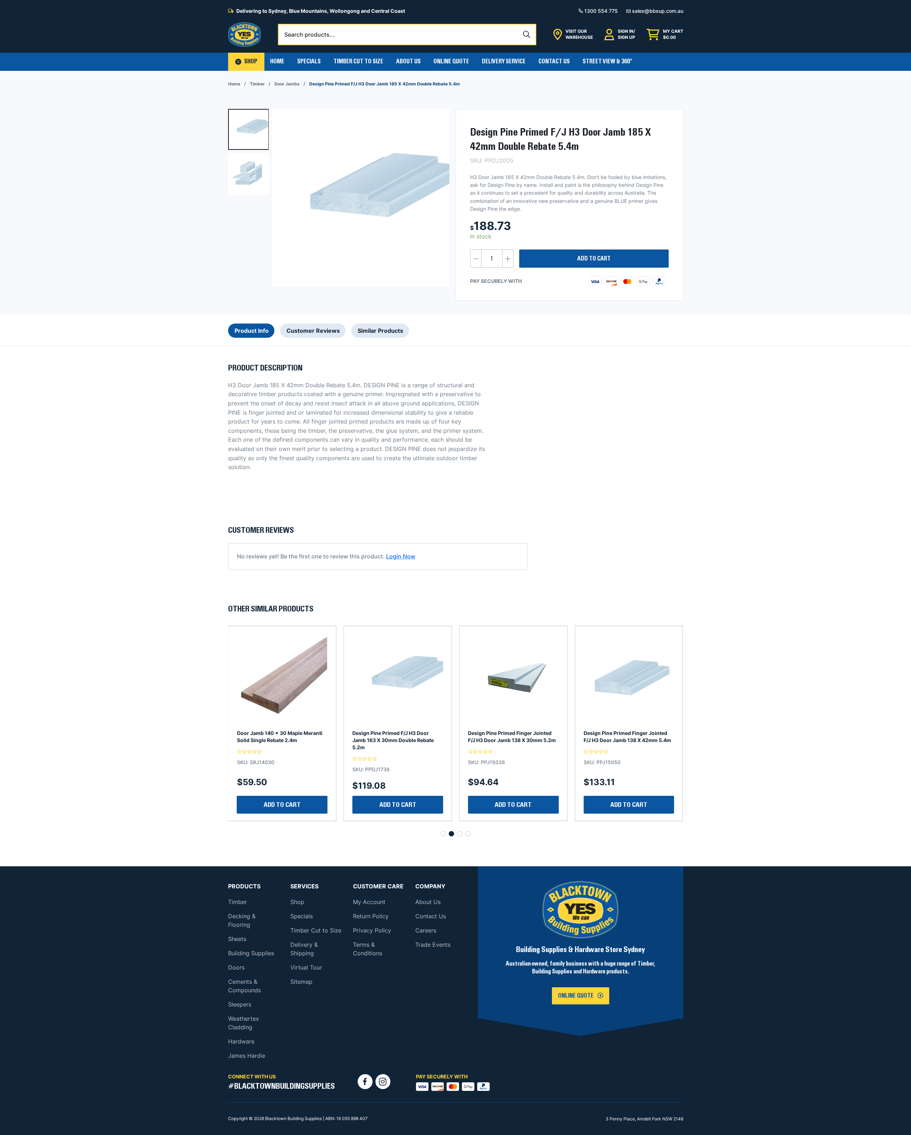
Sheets (237, 938)
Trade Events (433, 944)
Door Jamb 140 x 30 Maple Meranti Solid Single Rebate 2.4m (626, 736)
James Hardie (246, 1055)
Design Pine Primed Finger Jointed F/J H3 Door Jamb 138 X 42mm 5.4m (511, 736)
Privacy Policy (372, 930)
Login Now (400, 556)
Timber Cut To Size (358, 61)
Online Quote (451, 61)
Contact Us (554, 61)
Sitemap (301, 981)
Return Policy (371, 916)
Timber (257, 83)
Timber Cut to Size (315, 930)
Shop (297, 901)
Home (277, 61)
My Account (369, 901)
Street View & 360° (607, 61)
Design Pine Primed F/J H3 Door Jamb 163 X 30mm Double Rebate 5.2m (277, 740)
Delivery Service (504, 61)
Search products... (309, 34)
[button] (246, 61)
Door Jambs (287, 83)
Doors (236, 967)
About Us (408, 61)
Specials (309, 61)
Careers (425, 930)
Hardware (241, 1041)
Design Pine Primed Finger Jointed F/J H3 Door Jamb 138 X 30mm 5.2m (396, 736)
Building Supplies (251, 953)
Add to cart (594, 259)
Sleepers (239, 1004)
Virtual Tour (306, 967)
